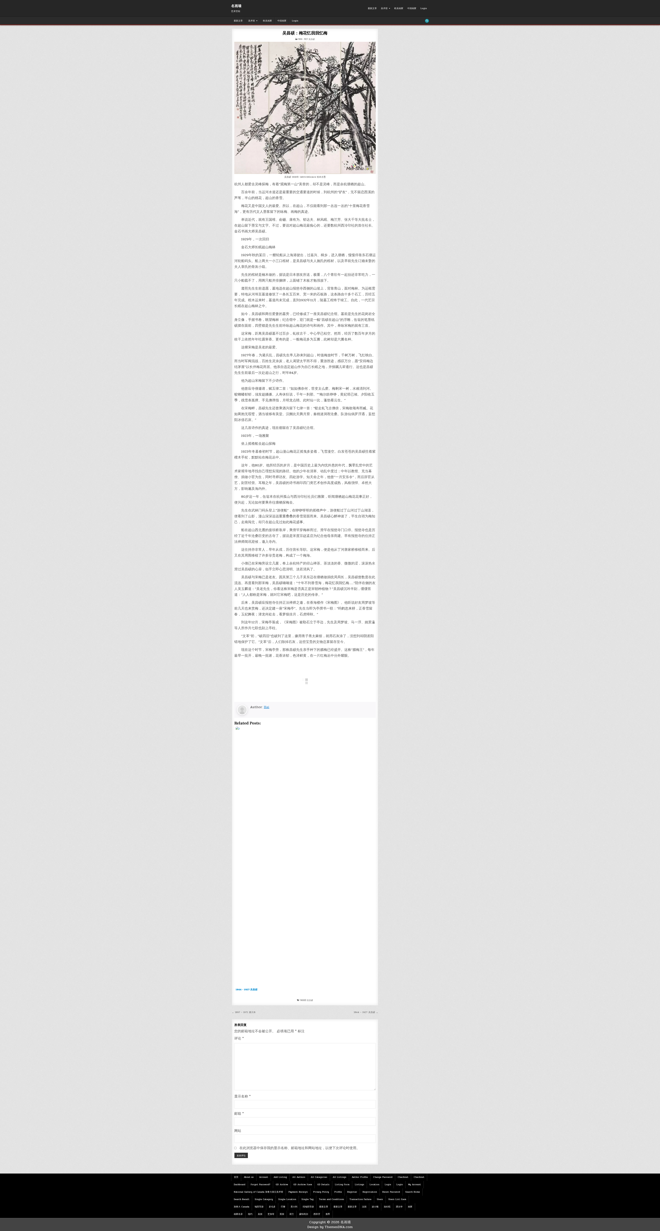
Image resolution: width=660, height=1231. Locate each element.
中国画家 (411, 8)
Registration (369, 1192)
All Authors (298, 1177)
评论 (239, 1038)
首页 (236, 1177)
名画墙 (236, 6)
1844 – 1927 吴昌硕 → (366, 1012)
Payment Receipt (298, 1192)
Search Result (241, 1199)
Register (352, 1192)
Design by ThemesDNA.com (330, 1227)
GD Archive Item (302, 1184)
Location (374, 1184)
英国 (282, 1214)
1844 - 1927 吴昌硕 (306, 39)
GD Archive (282, 1184)
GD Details (323, 1184)
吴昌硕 (310, 1000)
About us (249, 1177)
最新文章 (372, 8)
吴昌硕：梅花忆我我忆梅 (304, 33)
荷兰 (291, 1214)
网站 (237, 1130)
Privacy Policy (321, 1192)
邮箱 (239, 1113)
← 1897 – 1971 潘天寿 (244, 1012)
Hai (266, 707)
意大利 (294, 1206)
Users (380, 1199)
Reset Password (391, 1192)
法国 (364, 1206)
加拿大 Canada (241, 1206)
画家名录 (238, 1214)
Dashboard (239, 1184)
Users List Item (397, 1199)
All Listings (339, 1177)
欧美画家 (398, 8)
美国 (260, 1214)
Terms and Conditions (331, 1199)
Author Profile (360, 1177)
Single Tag (307, 1199)
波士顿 (375, 1206)
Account (263, 1177)
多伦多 (272, 1206)
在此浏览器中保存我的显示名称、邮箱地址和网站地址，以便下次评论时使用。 (299, 1148)
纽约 (250, 1214)
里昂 (328, 1214)
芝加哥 (271, 1214)
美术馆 (384, 8)
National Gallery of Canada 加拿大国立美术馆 (258, 1192)
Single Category (264, 1199)
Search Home (412, 1192)
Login (423, 8)
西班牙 (317, 1214)
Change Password (382, 1177)
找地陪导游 (308, 1206)
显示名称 (242, 1096)
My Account (414, 1184)
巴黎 (283, 1206)
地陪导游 (259, 1206)
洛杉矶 (387, 1206)
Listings (359, 1184)
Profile (338, 1192)
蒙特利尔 (303, 1214)
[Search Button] (427, 21)
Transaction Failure (360, 1199)
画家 (410, 1206)
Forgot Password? (260, 1184)
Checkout (403, 1177)
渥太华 (399, 1206)
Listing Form (342, 1184)
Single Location (287, 1199)
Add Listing (280, 1177)
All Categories (319, 1177)
